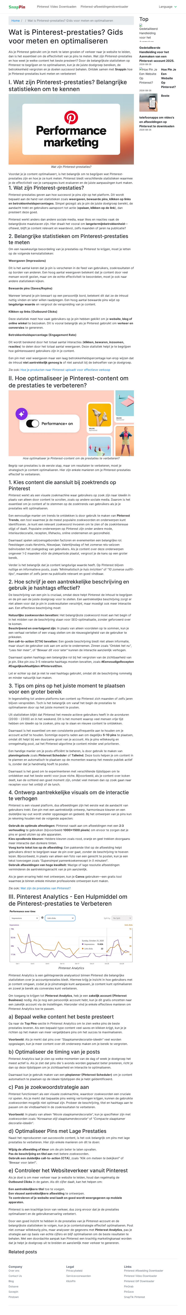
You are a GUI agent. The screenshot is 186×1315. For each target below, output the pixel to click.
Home (15, 20)
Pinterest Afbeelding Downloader (143, 1270)
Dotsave (13, 1286)
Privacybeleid (74, 1270)
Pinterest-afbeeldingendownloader (104, 6)
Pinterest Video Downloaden (56, 6)
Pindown (14, 1296)
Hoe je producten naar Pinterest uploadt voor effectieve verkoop (65, 370)
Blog (11, 1281)
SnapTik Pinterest (134, 1296)
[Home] (17, 6)
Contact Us (15, 1275)
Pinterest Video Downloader (140, 1275)
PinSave (129, 1291)
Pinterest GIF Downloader (139, 1281)
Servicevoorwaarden (78, 1275)
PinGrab (129, 1286)
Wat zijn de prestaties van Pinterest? (46, 888)
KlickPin (71, 1281)
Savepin (13, 1291)
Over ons (14, 1270)
